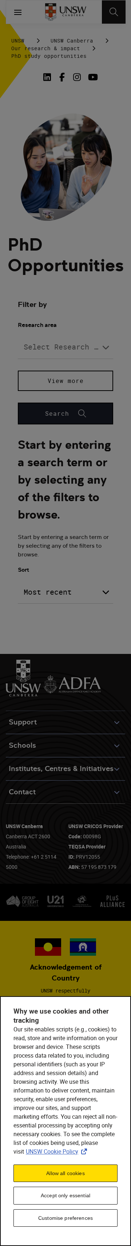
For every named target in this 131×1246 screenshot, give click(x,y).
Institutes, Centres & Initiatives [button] (61, 768)
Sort (23, 569)
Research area (37, 325)
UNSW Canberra (72, 40)
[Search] (114, 12)
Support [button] (23, 722)
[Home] (65, 12)
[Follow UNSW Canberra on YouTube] (92, 77)
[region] (65, 1121)
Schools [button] (22, 745)
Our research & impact (45, 48)
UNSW (17, 40)
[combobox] (65, 347)
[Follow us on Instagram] (77, 77)
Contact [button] (22, 792)
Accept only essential (65, 1195)
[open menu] (17, 12)
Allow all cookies (65, 1173)
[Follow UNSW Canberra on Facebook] (62, 77)
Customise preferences (65, 1218)
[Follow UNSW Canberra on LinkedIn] (48, 77)
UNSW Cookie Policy (58, 1151)
